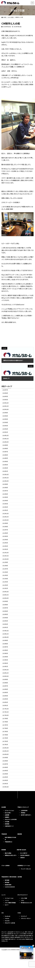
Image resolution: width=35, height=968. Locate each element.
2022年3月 (5, 543)
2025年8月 (5, 413)
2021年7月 (5, 569)
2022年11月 (5, 517)
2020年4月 (5, 617)
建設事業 (20, 834)
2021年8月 (5, 565)
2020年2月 (5, 624)
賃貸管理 (3, 849)
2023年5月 (5, 497)
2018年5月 (5, 692)
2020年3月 (5, 621)
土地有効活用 (24, 810)
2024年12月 (5, 435)
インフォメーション (9, 898)
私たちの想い (8, 812)
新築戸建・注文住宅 (21, 849)
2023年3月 (5, 504)
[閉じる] (33, 946)
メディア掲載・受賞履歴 (10, 902)
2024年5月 (5, 458)
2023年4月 (5, 500)
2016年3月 (5, 777)
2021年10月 (5, 559)
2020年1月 (5, 627)
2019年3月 (5, 660)
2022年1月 (5, 549)
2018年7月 (5, 686)
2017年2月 (5, 741)
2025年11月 (5, 406)
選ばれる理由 (8, 853)
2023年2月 (5, 507)
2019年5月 (5, 653)
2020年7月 (5, 608)
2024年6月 (5, 455)
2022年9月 (5, 523)
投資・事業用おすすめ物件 (10, 838)
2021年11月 (5, 556)
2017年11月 (5, 712)
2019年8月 (5, 644)
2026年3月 (5, 400)
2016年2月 (5, 780)
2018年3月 (5, 699)
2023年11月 (5, 478)
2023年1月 (5, 510)
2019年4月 (5, 657)
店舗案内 (7, 817)
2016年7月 (5, 764)
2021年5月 (5, 575)
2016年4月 (5, 774)
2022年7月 (5, 530)
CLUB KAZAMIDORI (10, 887)
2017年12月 (5, 709)
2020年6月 (5, 611)
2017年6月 (5, 728)
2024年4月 (5, 461)
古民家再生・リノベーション (24, 865)
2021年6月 (5, 572)
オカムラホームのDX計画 (10, 819)
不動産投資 (4, 834)
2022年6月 (5, 533)
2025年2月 (5, 429)
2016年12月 (5, 748)
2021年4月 (5, 578)
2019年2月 (5, 663)
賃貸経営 (23, 812)
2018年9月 (5, 679)
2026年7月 (5, 390)
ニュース (3, 895)
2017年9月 (5, 718)
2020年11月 (5, 595)
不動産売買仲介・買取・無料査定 (9, 877)
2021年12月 (5, 552)
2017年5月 (5, 731)
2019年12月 (5, 630)
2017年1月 (5, 744)
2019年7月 (5, 647)
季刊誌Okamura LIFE (26, 902)
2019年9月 (5, 640)
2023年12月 (5, 474)
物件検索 (7, 882)
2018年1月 (5, 705)
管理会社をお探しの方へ (11, 855)
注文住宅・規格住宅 (24, 855)
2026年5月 (5, 396)
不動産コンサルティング (23, 807)
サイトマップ (24, 916)
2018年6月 (5, 689)
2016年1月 (5, 783)
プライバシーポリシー (26, 918)
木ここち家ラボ (23, 853)
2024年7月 (5, 452)
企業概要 (7, 815)
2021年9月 (5, 562)
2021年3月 (5, 582)
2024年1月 (5, 471)
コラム (22, 900)
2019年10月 (5, 637)
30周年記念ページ (9, 826)
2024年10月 (5, 442)
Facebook (7, 916)
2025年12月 (5, 403)
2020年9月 (5, 601)
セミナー (7, 905)
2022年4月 (5, 539)
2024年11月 (5, 439)
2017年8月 (5, 722)
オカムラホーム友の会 (10, 923)
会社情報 (3, 807)
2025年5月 (5, 419)
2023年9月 (5, 484)
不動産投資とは (8, 841)
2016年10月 (5, 754)
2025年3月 (5, 426)
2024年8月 (5, 448)
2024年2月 (5, 468)
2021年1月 (5, 588)
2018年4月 (5, 696)
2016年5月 (5, 770)
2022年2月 (5, 546)
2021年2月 (5, 585)
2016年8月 (5, 761)
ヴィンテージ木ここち (26, 869)
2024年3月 (5, 465)
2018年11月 (5, 673)
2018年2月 (5, 702)
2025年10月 (5, 409)
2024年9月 (5, 445)
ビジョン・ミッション (9, 810)
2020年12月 (5, 591)
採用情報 (7, 824)
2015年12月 (5, 787)
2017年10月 (5, 715)
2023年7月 (5, 491)
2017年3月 (5, 738)
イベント (7, 900)
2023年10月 (5, 481)
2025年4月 (5, 422)
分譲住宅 (22, 857)
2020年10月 (5, 598)
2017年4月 (5, 735)
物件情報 (7, 880)
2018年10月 (5, 676)
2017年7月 (5, 725)
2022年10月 (5, 520)
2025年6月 (5, 416)
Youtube (7, 920)
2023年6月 (5, 494)
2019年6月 (5, 650)
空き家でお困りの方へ (26, 815)
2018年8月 (5, 683)
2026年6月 (5, 393)
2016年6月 (5, 767)
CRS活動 (7, 821)
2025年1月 (5, 432)
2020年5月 (5, 614)
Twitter (7, 918)
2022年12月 (5, 513)
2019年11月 (5, 634)
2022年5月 (5, 536)
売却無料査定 (8, 884)
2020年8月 (5, 604)
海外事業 (20, 877)
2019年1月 (5, 666)
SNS (2, 913)
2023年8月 (5, 487)
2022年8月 (5, 526)
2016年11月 (5, 751)
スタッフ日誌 (24, 898)
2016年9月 (5, 757)
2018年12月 (5, 670)
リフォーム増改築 (5, 865)
